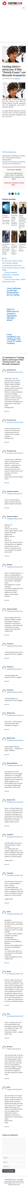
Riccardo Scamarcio (13, 267)
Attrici (10, 261)
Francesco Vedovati (11, 263)
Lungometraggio (7, 265)
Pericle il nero (17, 265)
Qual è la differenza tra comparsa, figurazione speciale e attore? (13, 314)
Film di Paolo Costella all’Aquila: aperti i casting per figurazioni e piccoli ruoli (14, 220)
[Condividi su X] (12, 194)
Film (5, 258)
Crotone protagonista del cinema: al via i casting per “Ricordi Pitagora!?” (14, 249)
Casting (15, 261)
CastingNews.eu (11, 152)
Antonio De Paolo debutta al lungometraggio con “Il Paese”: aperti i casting (6, 219)
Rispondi (7, 411)
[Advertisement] (14, 27)
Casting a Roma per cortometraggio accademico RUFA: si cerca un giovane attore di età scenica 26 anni (22, 222)
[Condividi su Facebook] (9, 194)
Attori (6, 261)
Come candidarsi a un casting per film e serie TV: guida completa (14, 338)
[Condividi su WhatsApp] (15, 194)
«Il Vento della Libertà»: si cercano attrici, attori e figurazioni (22, 247)
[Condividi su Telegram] (18, 194)
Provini (4, 267)
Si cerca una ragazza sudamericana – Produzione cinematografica (10, 275)
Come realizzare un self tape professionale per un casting (14, 291)
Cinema (20, 261)
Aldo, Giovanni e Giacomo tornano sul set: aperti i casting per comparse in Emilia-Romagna (6, 249)
